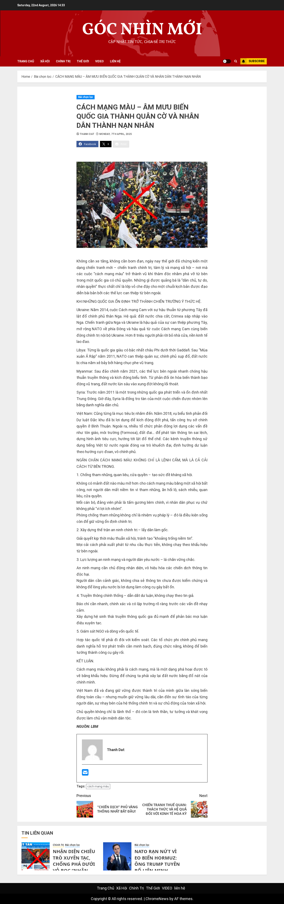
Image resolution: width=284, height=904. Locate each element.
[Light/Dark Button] (227, 61)
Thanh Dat (87, 134)
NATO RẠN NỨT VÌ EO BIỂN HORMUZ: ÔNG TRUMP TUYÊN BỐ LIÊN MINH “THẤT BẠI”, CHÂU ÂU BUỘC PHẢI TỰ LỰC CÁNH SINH (157, 870)
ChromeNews (157, 899)
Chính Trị (63, 61)
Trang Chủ (25, 61)
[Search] (235, 61)
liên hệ (115, 61)
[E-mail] (85, 774)
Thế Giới (83, 61)
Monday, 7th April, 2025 (115, 134)
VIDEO (99, 61)
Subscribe (257, 61)
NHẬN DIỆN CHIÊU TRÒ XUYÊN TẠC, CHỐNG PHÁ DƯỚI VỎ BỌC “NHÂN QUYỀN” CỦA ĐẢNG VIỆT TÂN (75, 867)
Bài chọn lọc (85, 97)
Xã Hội (45, 61)
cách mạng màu (98, 786)
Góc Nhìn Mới (142, 30)
